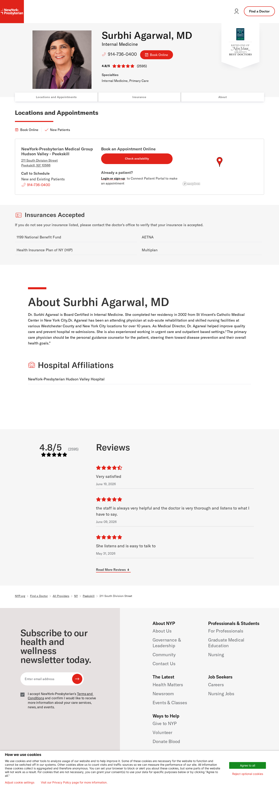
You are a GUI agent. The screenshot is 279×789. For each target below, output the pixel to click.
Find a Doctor (259, 11)
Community (164, 654)
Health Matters (168, 684)
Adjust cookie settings (19, 782)
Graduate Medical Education (226, 642)
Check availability (137, 158)
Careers (216, 684)
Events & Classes (170, 702)
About (222, 97)
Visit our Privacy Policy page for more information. (74, 782)
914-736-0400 (122, 54)
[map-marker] (219, 162)
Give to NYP (164, 723)
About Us (162, 631)
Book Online (159, 55)
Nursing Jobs (221, 693)
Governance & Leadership (167, 642)
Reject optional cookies (247, 774)
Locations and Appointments (56, 97)
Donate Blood (166, 741)
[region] (219, 166)
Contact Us (164, 663)
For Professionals (225, 631)
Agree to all (247, 765)
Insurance (139, 97)
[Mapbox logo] (191, 183)
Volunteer (162, 732)
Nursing (216, 654)
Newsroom (163, 693)
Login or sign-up (113, 178)
